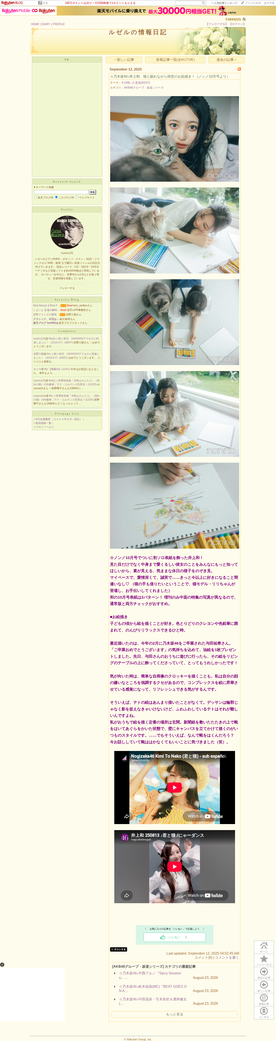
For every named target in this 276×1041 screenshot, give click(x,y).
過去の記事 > (226, 59)
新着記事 (264, 1004)
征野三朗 (38, 353)
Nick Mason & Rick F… (46, 305)
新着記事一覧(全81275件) (175, 59)
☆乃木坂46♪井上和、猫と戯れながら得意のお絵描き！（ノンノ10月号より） (170, 76)
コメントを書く (227, 957)
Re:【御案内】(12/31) (57, 369)
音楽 (45, 3)
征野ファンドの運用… (46, 314)
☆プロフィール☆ (43, 426)
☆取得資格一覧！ (43, 423)
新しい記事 (263, 990)
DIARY (46, 24)
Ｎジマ (37, 369)
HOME (35, 24)
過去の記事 (263, 977)
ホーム (264, 951)
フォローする (264, 964)
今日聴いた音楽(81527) (135, 82)
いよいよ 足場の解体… (46, 310)
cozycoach (39, 395)
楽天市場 (269, 3)
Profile (67, 209)
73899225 (233, 19)
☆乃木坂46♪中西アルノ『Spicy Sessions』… (150, 975)
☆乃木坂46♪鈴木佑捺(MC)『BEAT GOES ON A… (153, 989)
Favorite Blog (67, 299)
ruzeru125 (39, 338)
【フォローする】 (217, 24)
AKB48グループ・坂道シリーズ (144, 87)
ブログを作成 (253, 3)
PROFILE (59, 24)
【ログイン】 (237, 24)
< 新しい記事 (124, 59)
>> (224, 3)
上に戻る (264, 1017)
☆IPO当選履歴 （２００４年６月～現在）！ (59, 419)
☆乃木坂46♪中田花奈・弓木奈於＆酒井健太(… (153, 1001)
